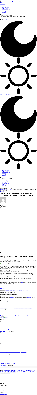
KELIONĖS (2, 191)
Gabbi (9, 290)
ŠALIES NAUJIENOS (4, 331)
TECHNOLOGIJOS (3, 365)
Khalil (13, 290)
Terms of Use (12, 297)
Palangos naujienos (13, 372)
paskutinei (21, 290)
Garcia (11, 290)
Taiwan (26, 290)
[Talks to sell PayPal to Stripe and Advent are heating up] (4, 361)
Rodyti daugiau (6, 19)
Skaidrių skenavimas (21, 370)
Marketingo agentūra (7, 370)
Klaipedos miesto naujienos (29, 370)
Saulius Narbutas (6, 371)
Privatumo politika (15, 1)
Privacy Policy (29, 297)
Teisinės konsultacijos (14, 370)
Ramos (24, 290)
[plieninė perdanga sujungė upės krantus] (4, 327)
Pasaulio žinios (2, 4)
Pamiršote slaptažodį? (3, 394)
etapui (6, 290)
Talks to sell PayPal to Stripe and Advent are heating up (7, 363)
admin (1, 204)
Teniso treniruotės (22, 371)
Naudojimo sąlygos (22, 1)
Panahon (15, 290)
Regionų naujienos (7, 372)
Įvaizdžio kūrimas (12, 371)
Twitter (22, 282)
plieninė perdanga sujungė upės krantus (5, 329)
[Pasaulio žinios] (5, 94)
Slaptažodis (2, 388)
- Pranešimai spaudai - (28, 371)
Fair (7, 290)
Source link (2, 288)
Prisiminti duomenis (4, 390)
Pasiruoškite (18, 290)
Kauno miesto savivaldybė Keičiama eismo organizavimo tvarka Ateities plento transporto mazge (13, 352)
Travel (28, 290)
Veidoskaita (17, 371)
